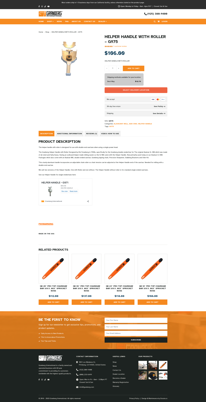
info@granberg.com (86, 387)
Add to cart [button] (53, 302)
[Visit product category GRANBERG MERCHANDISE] (153, 375)
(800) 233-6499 (85, 375)
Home (41, 21)
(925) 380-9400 (85, 370)
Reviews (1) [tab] (91, 134)
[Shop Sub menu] (53, 21)
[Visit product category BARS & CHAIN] (163, 365)
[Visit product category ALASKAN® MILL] (153, 365)
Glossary (116, 386)
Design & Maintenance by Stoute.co (154, 398)
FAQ (66, 21)
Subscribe (136, 340)
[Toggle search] (154, 21)
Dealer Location (119, 374)
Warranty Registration (121, 382)
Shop (49, 21)
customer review (120, 46)
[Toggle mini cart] (159, 21)
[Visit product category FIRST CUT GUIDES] (142, 375)
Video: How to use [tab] (110, 134)
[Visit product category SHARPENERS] (163, 375)
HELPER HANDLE (145, 124)
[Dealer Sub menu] (106, 21)
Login (164, 21)
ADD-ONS (133, 124)
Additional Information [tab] (69, 134)
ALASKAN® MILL (121, 124)
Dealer (101, 21)
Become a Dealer (119, 378)
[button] (98, 37)
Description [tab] (46, 134)
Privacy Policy (134, 398)
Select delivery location (136, 90)
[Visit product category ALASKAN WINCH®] (142, 365)
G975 (111, 126)
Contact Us (89, 21)
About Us (76, 21)
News (59, 21)
